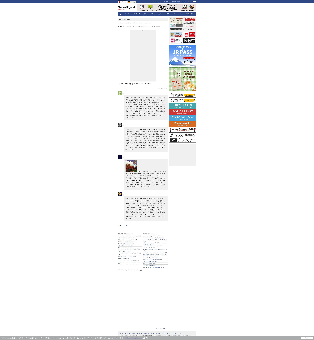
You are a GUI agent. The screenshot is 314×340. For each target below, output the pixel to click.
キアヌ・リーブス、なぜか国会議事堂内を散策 (153, 237)
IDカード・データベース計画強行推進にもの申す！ (154, 267)
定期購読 (178, 1)
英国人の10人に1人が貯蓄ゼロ (124, 258)
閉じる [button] (307, 338)
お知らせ (121, 333)
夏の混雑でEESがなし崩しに (124, 251)
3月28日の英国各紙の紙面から (150, 247)
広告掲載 (174, 1)
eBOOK (126, 333)
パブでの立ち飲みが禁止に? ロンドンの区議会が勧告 (129, 236)
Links (180, 333)
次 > (127, 225)
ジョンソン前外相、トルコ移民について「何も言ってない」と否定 (155, 240)
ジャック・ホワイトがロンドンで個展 (126, 241)
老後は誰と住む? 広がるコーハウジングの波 (127, 239)
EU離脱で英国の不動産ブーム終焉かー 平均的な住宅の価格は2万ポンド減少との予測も (155, 255)
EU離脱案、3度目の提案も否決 (150, 261)
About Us (163, 333)
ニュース (123, 23)
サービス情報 (132, 333)
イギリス (122, 1)
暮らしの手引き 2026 (183, 112)
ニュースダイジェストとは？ (156, 1)
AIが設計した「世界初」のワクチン (125, 247)
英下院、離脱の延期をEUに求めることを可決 (153, 245)
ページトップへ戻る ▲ (162, 328)
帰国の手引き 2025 (183, 106)
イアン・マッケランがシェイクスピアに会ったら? (129, 249)
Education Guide (182, 124)
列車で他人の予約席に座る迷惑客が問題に (127, 256)
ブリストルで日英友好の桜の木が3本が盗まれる (128, 260)
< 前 (120, 225)
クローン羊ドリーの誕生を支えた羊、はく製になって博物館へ (130, 262)
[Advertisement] (142, 56)
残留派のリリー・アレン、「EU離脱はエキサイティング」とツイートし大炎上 (155, 243)
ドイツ (132, 1)
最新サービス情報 (181, 29)
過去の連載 (157, 333)
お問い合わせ (139, 333)
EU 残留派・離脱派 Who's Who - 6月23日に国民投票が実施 (155, 250)
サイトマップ (151, 333)
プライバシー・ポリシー (133, 338)
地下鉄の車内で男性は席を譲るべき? (126, 243)
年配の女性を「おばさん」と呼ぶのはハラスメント (129, 264)
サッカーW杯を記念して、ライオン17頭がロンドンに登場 (129, 254)
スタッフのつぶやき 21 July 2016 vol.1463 (153, 236)
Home (119, 23)
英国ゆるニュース (130, 23)
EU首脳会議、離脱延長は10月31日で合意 (152, 265)
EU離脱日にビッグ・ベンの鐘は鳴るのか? (152, 259)
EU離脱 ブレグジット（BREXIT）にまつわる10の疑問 (155, 252)
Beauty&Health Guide (183, 118)
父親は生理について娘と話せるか (125, 245)
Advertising (183, 1)
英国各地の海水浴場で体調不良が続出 (126, 237)
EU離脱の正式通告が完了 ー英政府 (151, 257)
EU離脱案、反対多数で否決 (149, 263)
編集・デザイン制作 (167, 1)
